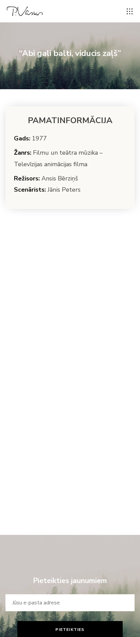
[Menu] (129, 11)
